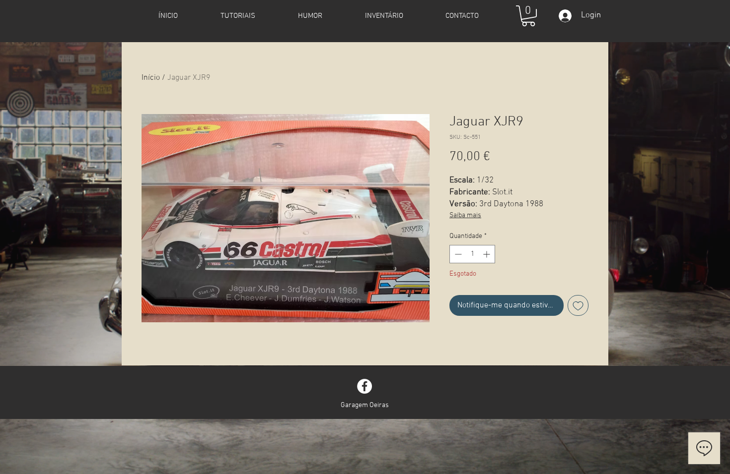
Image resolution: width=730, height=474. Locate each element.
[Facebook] (364, 386)
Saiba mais (465, 215)
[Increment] (487, 254)
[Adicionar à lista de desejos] (578, 305)
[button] (528, 15)
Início (151, 78)
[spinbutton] (472, 254)
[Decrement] (457, 254)
